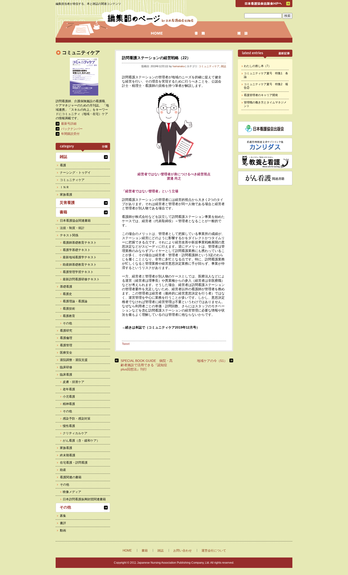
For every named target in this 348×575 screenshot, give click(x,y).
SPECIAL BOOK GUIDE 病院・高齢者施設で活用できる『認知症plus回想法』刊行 (147, 365)
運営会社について (213, 550)
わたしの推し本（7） (257, 66)
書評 (63, 523)
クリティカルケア (75, 433)
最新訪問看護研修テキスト (81, 279)
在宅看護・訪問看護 (74, 462)
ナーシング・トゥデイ (75, 172)
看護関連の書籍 (70, 477)
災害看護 (67, 203)
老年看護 (69, 389)
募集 (63, 516)
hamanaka (179, 66)
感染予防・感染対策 (76, 418)
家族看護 (66, 194)
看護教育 (69, 316)
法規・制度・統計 (72, 228)
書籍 (63, 212)
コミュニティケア (209, 66)
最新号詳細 (68, 123)
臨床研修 (66, 367)
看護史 (67, 294)
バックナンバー (72, 129)
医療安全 (66, 352)
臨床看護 (66, 374)
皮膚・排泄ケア (73, 382)
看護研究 (66, 330)
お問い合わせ (182, 550)
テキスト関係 (69, 235)
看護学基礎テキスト (76, 250)
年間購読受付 (70, 134)
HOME (127, 550)
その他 (67, 323)
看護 (63, 165)
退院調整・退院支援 (74, 360)
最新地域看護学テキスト (80, 257)
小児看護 (69, 396)
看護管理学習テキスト (78, 272)
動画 (63, 530)
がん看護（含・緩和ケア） (81, 440)
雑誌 (223, 66)
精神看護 (69, 404)
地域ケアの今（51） (212, 361)
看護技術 (69, 308)
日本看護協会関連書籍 (75, 220)
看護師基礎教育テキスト (80, 242)
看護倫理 (66, 338)
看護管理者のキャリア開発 (261, 95)
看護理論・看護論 (75, 301)
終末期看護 (67, 455)
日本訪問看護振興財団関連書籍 (84, 499)
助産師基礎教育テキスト (80, 264)
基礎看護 (66, 286)
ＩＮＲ (64, 187)
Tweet (125, 344)
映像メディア (72, 492)
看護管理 (66, 345)
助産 (63, 470)
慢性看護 (69, 426)
